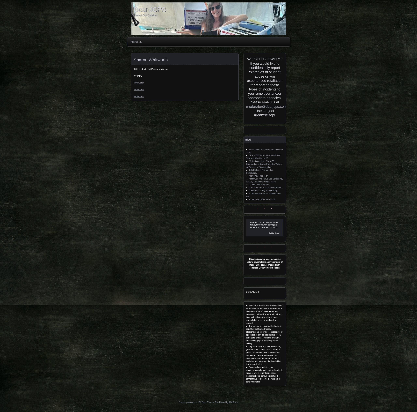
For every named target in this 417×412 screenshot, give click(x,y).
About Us (136, 42)
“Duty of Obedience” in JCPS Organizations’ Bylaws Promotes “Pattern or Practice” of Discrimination (264, 164)
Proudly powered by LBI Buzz (193, 402)
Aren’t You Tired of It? (258, 176)
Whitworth (139, 82)
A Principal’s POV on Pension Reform (265, 188)
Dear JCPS (150, 9)
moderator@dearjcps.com (266, 107)
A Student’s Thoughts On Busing (263, 190)
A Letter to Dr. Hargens (259, 185)
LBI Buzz (233, 402)
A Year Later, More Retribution (262, 199)
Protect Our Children (145, 15)
